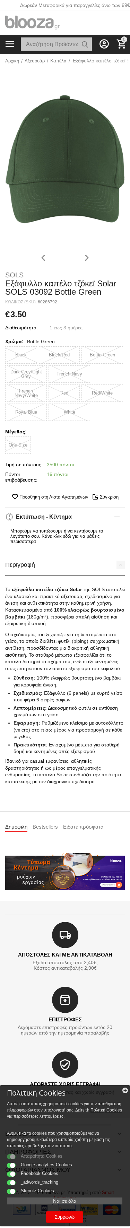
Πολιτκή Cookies (106, 1110)
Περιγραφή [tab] (20, 564)
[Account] (104, 44)
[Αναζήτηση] (85, 44)
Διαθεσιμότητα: (21, 327)
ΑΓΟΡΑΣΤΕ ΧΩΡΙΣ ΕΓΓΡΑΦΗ (65, 1084)
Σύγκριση (109, 497)
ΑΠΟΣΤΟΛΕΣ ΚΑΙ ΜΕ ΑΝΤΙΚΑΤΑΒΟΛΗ (65, 955)
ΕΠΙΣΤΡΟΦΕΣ (65, 1019)
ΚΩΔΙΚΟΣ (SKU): (21, 302)
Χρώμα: (14, 341)
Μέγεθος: (16, 431)
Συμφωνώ (65, 1217)
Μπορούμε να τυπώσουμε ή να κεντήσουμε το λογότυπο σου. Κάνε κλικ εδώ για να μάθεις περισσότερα (56, 536)
